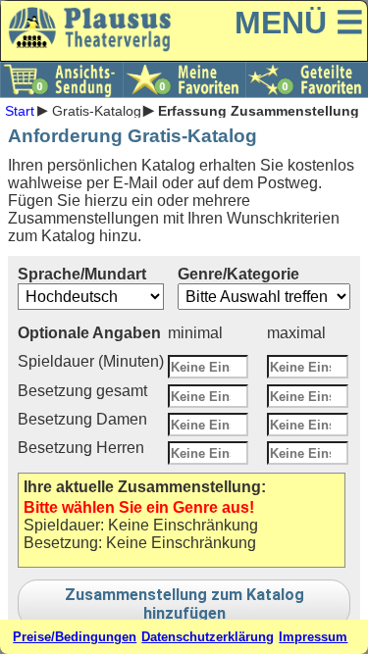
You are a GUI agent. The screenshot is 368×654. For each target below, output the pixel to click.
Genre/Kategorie (238, 274)
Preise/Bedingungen (74, 636)
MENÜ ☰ (299, 22)
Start (19, 110)
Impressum (313, 636)
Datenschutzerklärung (207, 636)
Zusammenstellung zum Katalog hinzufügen (184, 604)
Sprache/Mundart (82, 274)
